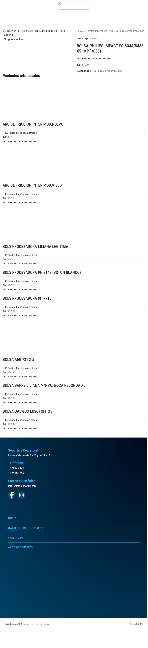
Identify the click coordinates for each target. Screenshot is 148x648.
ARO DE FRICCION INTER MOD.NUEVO (33, 124)
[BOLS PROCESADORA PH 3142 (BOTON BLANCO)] (10, 267)
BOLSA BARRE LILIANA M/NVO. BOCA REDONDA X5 (44, 385)
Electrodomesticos (97, 31)
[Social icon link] (11, 495)
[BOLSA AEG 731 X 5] (74, 337)
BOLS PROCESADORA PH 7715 (27, 298)
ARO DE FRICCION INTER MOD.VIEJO (32, 185)
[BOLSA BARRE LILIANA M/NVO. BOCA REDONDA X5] (10, 380)
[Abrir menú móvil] (4, 5)
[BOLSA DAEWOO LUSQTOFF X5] (10, 406)
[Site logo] (74, 5)
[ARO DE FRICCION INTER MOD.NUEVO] (74, 101)
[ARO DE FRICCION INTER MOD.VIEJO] (74, 162)
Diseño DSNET (136, 624)
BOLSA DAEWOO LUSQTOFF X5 (27, 411)
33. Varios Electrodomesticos (127, 31)
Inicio (80, 31)
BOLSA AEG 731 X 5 (18, 359)
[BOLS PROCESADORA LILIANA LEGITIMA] (74, 223)
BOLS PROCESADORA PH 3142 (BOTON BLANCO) (42, 272)
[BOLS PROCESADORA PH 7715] (10, 293)
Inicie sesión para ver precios (93, 58)
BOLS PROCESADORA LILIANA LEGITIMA (35, 246)
